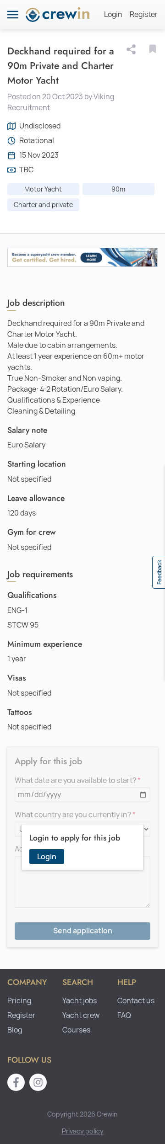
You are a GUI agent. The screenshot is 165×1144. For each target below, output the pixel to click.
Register (144, 14)
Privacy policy (83, 1131)
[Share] (133, 49)
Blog (14, 1030)
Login (113, 14)
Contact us (135, 1001)
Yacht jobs (79, 1001)
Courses (76, 1030)
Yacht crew (80, 1015)
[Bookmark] (153, 49)
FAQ (124, 1015)
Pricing (19, 1001)
